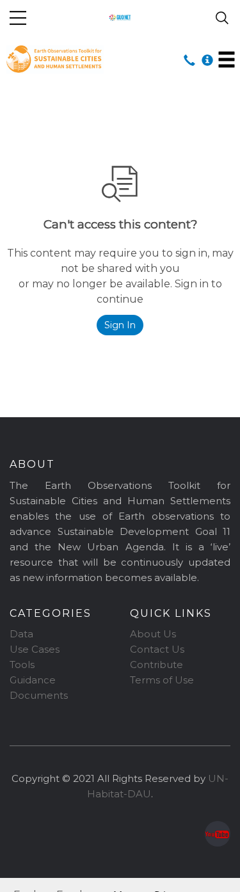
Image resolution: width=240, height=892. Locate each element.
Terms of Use (162, 680)
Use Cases (35, 649)
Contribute (156, 664)
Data (21, 634)
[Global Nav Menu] (17, 17)
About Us (153, 634)
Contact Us (157, 649)
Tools (22, 664)
